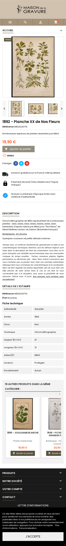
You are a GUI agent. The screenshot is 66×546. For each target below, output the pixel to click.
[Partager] (15, 163)
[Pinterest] (27, 163)
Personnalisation (28, 528)
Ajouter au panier (18, 149)
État (4, 297)
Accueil (7, 30)
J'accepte (33, 536)
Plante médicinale (22, 440)
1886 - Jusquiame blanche (22, 432)
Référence (8, 126)
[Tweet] (21, 163)
